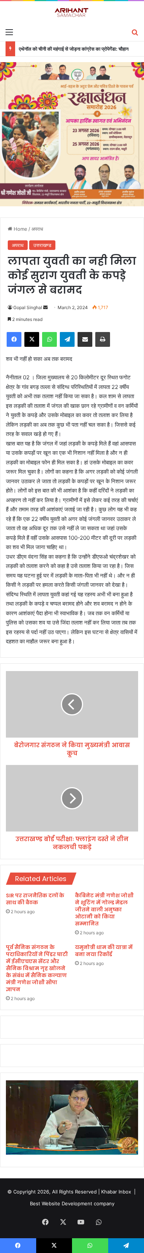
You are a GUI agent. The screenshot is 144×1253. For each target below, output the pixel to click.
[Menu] (9, 31)
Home (19, 229)
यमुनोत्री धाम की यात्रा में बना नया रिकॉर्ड (104, 951)
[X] (31, 339)
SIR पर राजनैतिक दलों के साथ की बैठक (35, 899)
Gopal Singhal (27, 307)
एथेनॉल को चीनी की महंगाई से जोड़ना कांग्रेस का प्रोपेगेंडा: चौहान (73, 49)
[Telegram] (67, 339)
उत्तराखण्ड (42, 245)
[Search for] (134, 31)
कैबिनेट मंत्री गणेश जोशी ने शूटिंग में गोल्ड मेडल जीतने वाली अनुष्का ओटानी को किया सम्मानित (104, 909)
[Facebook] (14, 339)
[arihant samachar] (72, 12)
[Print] (102, 339)
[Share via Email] (85, 339)
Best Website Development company (72, 1203)
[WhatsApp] (49, 339)
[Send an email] (45, 307)
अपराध (37, 229)
